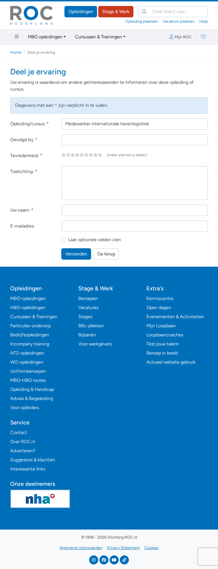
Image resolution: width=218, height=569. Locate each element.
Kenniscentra (159, 298)
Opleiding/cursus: (29, 123)
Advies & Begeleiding (31, 398)
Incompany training (29, 344)
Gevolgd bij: (23, 139)
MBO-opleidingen (28, 298)
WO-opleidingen (26, 362)
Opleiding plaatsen (141, 21)
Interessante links (27, 469)
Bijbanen (87, 334)
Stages (85, 316)
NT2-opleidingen (27, 353)
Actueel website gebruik (171, 362)
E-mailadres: (22, 226)
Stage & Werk (115, 11)
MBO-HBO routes (28, 380)
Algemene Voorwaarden (81, 547)
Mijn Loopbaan (161, 325)
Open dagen (158, 307)
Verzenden (76, 254)
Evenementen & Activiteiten (175, 316)
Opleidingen (80, 11)
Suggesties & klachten (32, 459)
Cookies (151, 547)
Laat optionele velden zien (94, 239)
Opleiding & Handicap (32, 389)
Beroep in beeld (162, 353)
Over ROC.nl (22, 441)
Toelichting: (23, 171)
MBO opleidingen (45, 36)
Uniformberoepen (28, 371)
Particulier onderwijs (30, 325)
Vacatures (88, 307)
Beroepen (88, 298)
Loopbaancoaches (164, 334)
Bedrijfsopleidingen (29, 334)
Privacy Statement (123, 547)
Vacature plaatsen (179, 21)
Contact (18, 432)
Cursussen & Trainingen (98, 36)
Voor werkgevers (95, 344)
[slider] (81, 155)
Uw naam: (21, 210)
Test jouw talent (162, 344)
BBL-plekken (91, 325)
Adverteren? (22, 450)
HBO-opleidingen (27, 307)
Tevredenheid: (26, 155)
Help (203, 21)
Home (15, 52)
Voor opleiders (24, 407)
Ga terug (106, 254)
